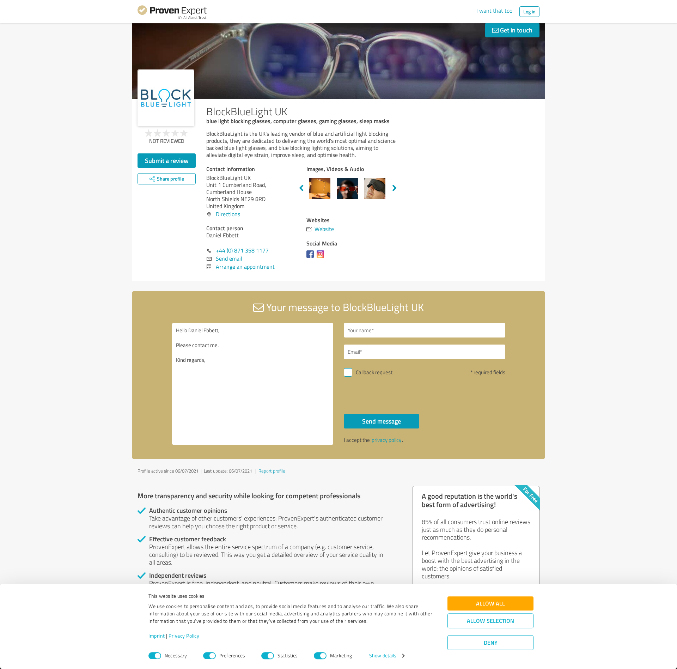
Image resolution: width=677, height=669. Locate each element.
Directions (228, 214)
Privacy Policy (184, 636)
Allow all (490, 604)
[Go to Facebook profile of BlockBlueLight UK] (311, 257)
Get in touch (515, 30)
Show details (382, 655)
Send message (381, 421)
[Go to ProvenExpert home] (172, 13)
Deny (491, 643)
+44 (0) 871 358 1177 (242, 250)
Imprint (156, 636)
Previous (301, 188)
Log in (529, 11)
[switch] (209, 655)
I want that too (494, 10)
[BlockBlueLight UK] (166, 98)
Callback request (374, 372)
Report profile (271, 471)
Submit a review (167, 160)
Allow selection (490, 621)
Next (394, 188)
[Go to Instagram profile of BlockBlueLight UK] (322, 257)
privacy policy (386, 440)
